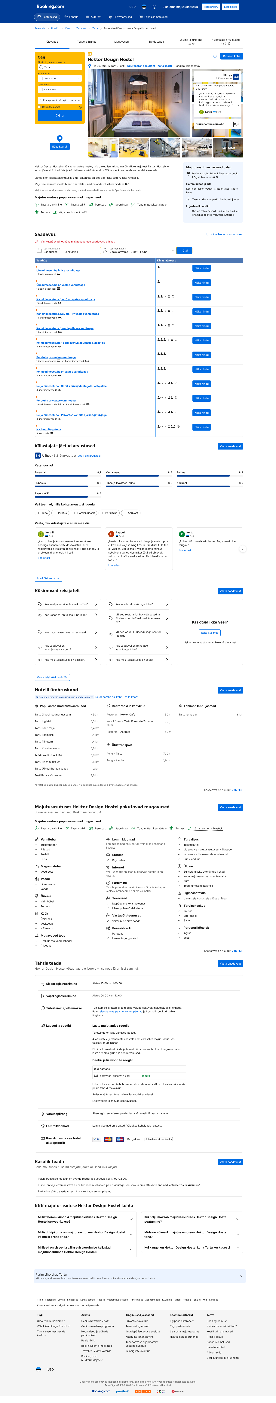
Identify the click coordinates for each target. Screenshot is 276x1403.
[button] (60, 100)
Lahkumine (43, 84)
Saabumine (44, 73)
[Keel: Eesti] (144, 6)
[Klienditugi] (154, 6)
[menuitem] (47, 17)
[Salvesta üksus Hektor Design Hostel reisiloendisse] (214, 56)
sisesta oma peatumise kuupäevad (121, 1011)
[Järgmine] (238, 104)
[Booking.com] (50, 7)
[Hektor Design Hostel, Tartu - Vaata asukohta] (89, 66)
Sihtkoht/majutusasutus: (52, 62)
